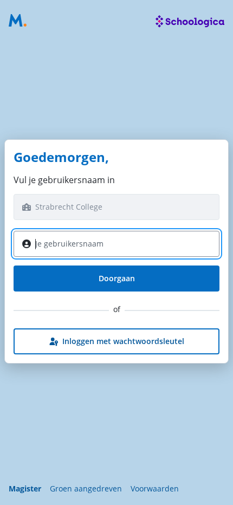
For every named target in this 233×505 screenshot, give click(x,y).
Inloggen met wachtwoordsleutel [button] (123, 341)
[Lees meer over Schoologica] (190, 21)
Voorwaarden (155, 488)
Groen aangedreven (86, 488)
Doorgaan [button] (117, 278)
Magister (25, 488)
